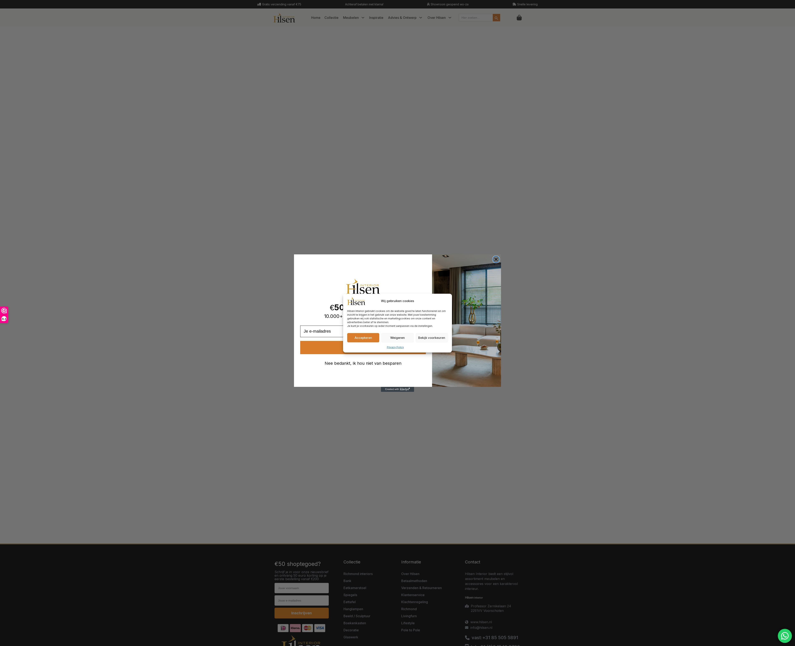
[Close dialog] (496, 259)
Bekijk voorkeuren (431, 337)
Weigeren (397, 337)
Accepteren (363, 337)
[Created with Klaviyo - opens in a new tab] (397, 389)
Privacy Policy (395, 347)
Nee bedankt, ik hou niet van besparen (363, 363)
